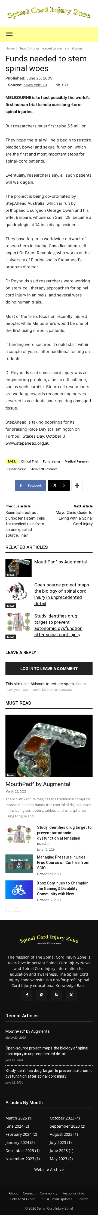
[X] (71, 995)
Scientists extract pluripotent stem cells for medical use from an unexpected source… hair (25, 524)
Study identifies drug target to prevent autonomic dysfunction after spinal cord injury (49, 1073)
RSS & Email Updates (56, 1199)
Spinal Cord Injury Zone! (55, 1208)
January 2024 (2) (20, 1142)
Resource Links (73, 1193)
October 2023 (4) (65, 1118)
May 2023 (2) (61, 1158)
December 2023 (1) (22, 1150)
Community (48, 1193)
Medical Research (77, 461)
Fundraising (51, 461)
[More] (77, 485)
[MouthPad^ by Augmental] (18, 568)
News (23, 48)
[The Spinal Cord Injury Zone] (49, 13)
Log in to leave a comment (49, 668)
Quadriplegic (16, 469)
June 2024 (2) (17, 1126)
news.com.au (35, 84)
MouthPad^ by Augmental (60, 561)
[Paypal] (41, 995)
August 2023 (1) (64, 1134)
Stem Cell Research (43, 469)
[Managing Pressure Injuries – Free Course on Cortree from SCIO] (19, 863)
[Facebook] (27, 995)
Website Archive (49, 1169)
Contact (29, 1193)
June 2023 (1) (61, 1150)
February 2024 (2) (21, 1134)
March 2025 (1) (18, 1118)
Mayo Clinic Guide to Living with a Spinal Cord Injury (74, 518)
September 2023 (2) (67, 1126)
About (13, 1193)
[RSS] (56, 995)
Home (10, 48)
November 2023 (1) (22, 1158)
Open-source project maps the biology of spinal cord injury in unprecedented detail (46, 1051)
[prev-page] (8, 908)
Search (83, 1199)
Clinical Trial (29, 461)
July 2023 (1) (61, 1142)
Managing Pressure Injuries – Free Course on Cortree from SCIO (63, 862)
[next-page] (17, 908)
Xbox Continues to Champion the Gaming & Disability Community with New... (62, 888)
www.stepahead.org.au (27, 443)
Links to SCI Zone (22, 1199)
